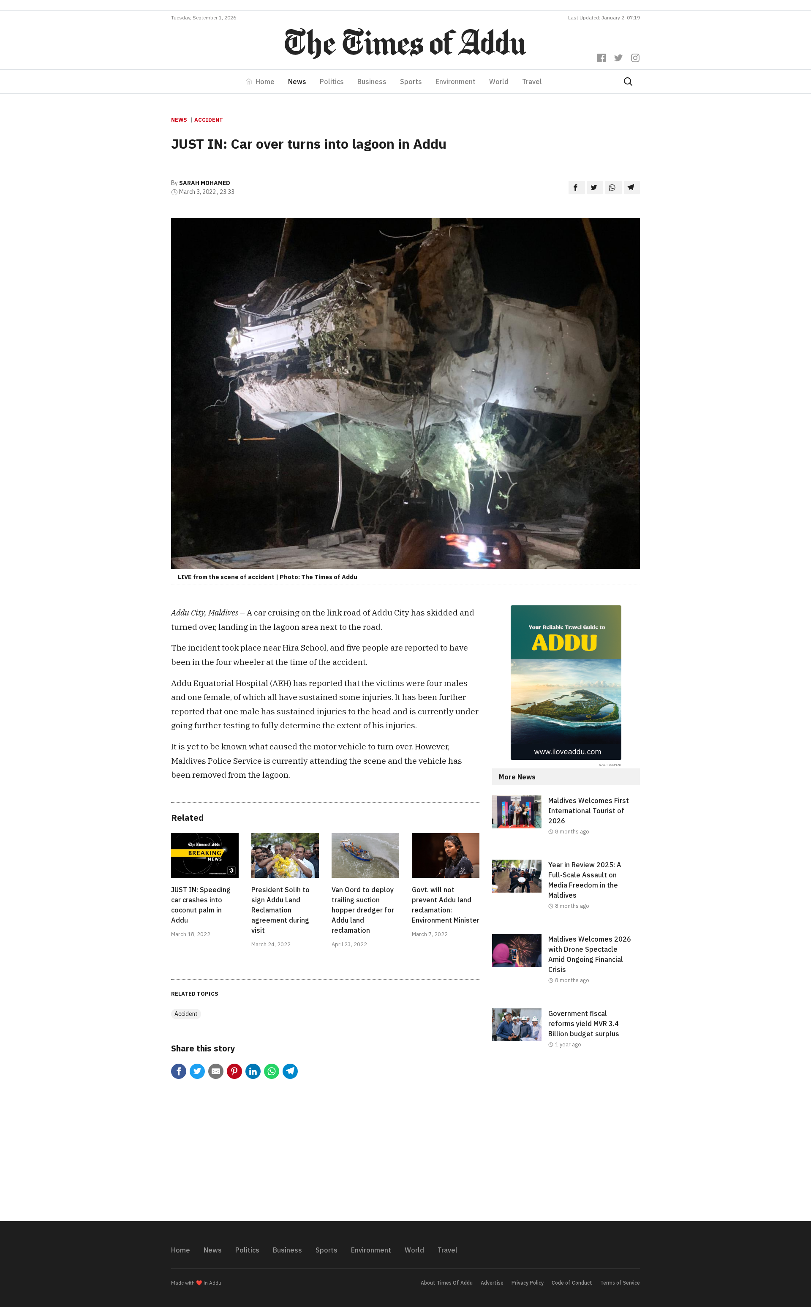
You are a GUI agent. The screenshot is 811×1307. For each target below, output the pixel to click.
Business (371, 81)
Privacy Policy (528, 1283)
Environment (455, 81)
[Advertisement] (566, 1142)
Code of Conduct (572, 1283)
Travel (532, 81)
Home (265, 81)
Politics (332, 81)
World (499, 81)
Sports (411, 81)
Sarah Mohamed (204, 183)
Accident (208, 119)
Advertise (492, 1283)
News (297, 81)
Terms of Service (620, 1283)
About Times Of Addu (447, 1283)
